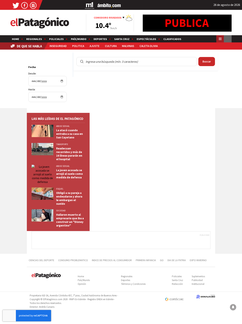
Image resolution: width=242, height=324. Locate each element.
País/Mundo (78, 39)
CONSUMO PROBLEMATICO (73, 260)
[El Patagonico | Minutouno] (89, 5)
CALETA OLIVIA (149, 46)
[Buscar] (82, 61)
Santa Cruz (122, 39)
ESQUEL (59, 188)
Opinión (82, 284)
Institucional (198, 284)
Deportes (100, 39)
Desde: (32, 73)
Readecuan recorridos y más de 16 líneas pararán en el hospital (69, 154)
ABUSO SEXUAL (63, 126)
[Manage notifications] (233, 307)
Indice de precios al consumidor (112, 260)
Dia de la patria (177, 260)
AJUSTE (94, 46)
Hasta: (31, 89)
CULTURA (111, 46)
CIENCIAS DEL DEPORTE (41, 260)
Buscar (206, 61)
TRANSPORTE (62, 144)
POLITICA (78, 46)
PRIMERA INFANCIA (146, 260)
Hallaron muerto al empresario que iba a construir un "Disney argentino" (70, 220)
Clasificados (172, 39)
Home (15, 39)
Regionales (34, 39)
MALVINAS (128, 46)
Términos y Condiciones (133, 284)
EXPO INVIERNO (198, 260)
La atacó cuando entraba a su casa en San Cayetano (69, 133)
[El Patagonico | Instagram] (33, 5)
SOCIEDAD (61, 210)
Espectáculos (146, 39)
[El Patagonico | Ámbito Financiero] (109, 5)
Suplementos (198, 276)
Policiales (56, 39)
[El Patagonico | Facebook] (24, 5)
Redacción (177, 284)
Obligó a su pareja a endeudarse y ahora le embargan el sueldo (69, 198)
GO (162, 260)
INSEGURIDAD (58, 46)
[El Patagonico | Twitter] (15, 5)
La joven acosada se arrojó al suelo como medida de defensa (69, 173)
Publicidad (197, 280)
